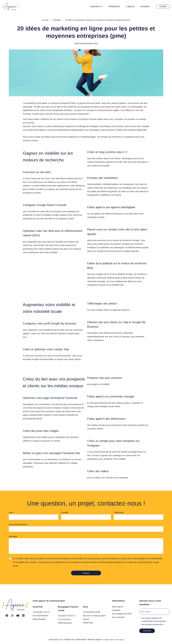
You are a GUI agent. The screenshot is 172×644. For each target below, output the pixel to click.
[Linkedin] (23, 615)
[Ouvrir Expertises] (102, 6)
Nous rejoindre (118, 617)
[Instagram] (12, 615)
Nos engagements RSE (122, 614)
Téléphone (119, 512)
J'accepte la (153, 621)
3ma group (53, 639)
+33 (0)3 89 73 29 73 (41, 612)
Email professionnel (18, 524)
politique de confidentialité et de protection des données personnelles (153, 621)
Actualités (57, 20)
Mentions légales (95, 639)
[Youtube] (17, 615)
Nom (11, 512)
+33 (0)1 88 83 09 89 (91, 612)
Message (13, 536)
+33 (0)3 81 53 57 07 (66, 616)
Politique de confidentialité (75, 639)
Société (64, 512)
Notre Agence (117, 607)
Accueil (45, 20)
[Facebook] (6, 615)
